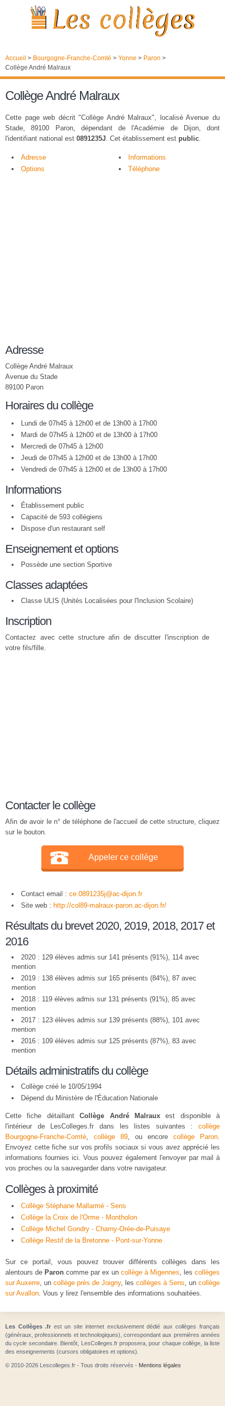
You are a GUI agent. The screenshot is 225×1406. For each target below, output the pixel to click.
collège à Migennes (150, 1272)
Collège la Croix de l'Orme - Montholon (79, 1217)
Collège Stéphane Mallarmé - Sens (73, 1206)
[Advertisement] (107, 264)
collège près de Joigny (87, 1283)
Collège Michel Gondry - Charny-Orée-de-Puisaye (95, 1229)
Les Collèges (112, 21)
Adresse (33, 157)
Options (32, 169)
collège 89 (111, 1137)
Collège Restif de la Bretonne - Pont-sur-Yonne (91, 1240)
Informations (147, 157)
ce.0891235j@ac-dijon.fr (105, 894)
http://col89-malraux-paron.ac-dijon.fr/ (109, 905)
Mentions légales (160, 1365)
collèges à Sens (160, 1283)
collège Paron (195, 1137)
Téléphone (144, 169)
